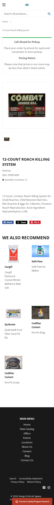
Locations (27, 442)
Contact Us (27, 460)
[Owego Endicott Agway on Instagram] (49, 487)
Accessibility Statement (30, 478)
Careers (27, 451)
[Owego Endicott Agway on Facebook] (44, 487)
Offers (27, 433)
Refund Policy (34, 481)
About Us (27, 446)
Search (12, 478)
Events (27, 438)
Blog (27, 455)
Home (5, 21)
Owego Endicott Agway (29, 496)
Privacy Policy (17, 481)
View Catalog (27, 429)
